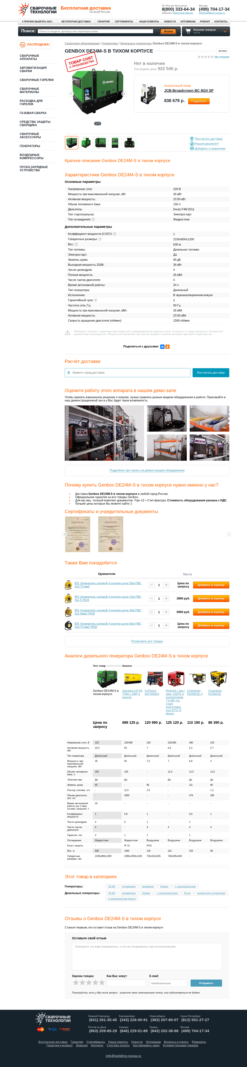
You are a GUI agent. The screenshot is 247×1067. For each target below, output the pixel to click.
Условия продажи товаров (180, 1045)
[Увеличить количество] (166, 585)
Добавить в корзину (211, 584)
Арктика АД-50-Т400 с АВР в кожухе (132, 694)
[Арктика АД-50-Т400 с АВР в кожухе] (133, 687)
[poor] (82, 983)
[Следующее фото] (124, 93)
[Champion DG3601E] (218, 687)
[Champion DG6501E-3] (197, 687)
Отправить (206, 983)
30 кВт (111, 886)
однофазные (129, 886)
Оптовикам (187, 21)
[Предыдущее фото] (71, 93)
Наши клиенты (149, 21)
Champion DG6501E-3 (195, 692)
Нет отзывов (222, 56)
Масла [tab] (187, 574)
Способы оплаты (118, 1045)
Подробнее (198, 101)
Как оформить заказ (146, 1045)
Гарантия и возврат (59, 1045)
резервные (148, 886)
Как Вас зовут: (117, 976)
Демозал (82, 1045)
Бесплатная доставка (76, 21)
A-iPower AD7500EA (152, 692)
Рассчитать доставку (209, 138)
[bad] (76, 983)
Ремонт (205, 21)
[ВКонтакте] (162, 347)
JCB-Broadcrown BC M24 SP (189, 90)
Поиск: (28, 30)
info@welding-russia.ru (123, 1056)
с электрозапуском (185, 886)
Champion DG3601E (215, 692)
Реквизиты (199, 1042)
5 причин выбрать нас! (37, 21)
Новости (170, 21)
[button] (71, 142)
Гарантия (103, 21)
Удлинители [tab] (106, 573)
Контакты (220, 21)
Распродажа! (38, 44)
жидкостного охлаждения (211, 893)
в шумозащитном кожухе (122, 898)
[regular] (89, 983)
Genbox (164, 886)
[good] (95, 983)
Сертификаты (124, 21)
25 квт (187, 893)
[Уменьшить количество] (152, 585)
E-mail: (154, 976)
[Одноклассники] (167, 347)
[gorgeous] (102, 983)
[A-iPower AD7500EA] (155, 687)
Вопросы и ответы (176, 1042)
